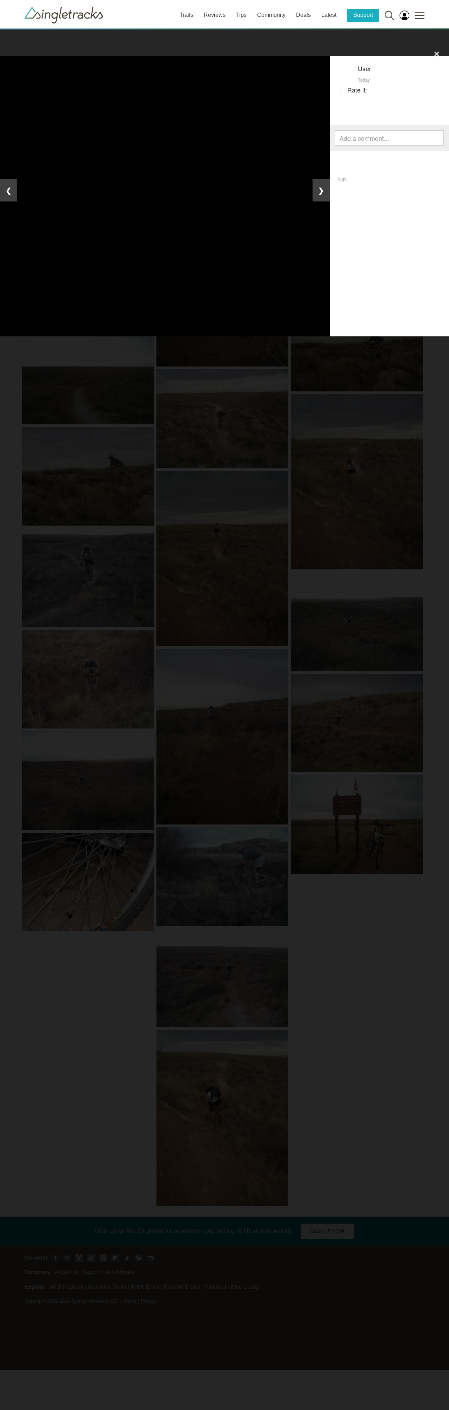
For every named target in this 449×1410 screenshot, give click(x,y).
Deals (303, 15)
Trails (186, 15)
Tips (241, 15)
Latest (328, 15)
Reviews (215, 15)
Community (271, 15)
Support (363, 15)
